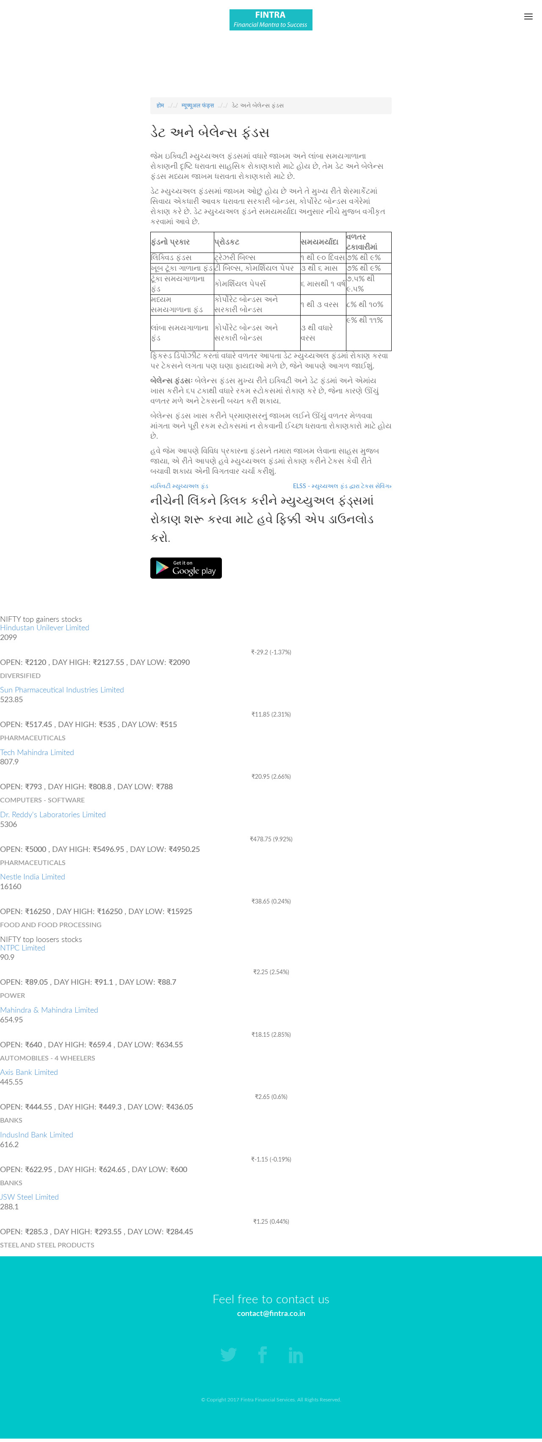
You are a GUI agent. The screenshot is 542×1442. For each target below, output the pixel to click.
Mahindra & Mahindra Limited (49, 1010)
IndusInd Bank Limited (36, 1135)
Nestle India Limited (32, 877)
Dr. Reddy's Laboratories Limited (53, 815)
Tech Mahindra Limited (37, 753)
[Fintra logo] (271, 22)
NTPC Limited (22, 948)
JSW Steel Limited (29, 1197)
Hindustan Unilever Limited (44, 628)
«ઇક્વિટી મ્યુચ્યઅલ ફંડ (179, 486)
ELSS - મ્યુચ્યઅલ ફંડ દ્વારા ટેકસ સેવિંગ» (342, 486)
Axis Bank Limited (29, 1073)
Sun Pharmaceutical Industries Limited (62, 690)
